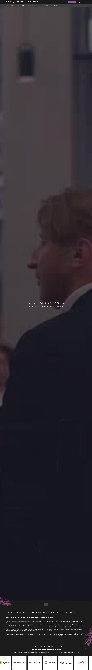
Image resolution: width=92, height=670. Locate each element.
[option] (83, 2)
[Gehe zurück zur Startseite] (34, 2)
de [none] (82, 2)
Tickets (72, 2)
